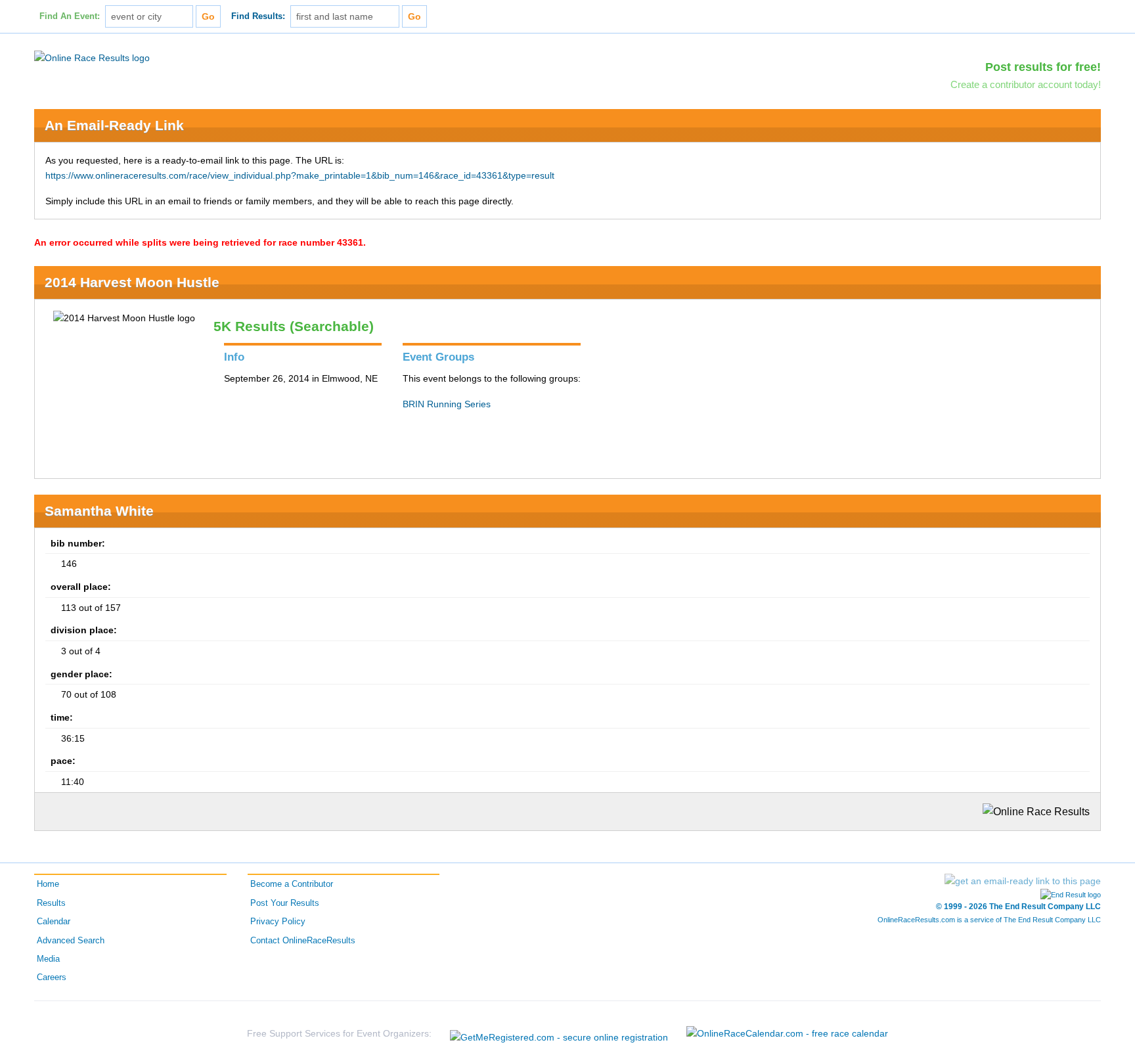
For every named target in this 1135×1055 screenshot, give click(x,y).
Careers (51, 977)
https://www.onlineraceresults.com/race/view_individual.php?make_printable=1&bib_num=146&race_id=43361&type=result (299, 175)
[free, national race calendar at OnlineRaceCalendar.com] (787, 1033)
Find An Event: (69, 16)
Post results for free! (1043, 67)
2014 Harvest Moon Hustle (132, 282)
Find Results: (258, 16)
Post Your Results (284, 903)
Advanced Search (70, 940)
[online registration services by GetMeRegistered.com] (559, 1033)
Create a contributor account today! (1025, 84)
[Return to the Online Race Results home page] (92, 57)
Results (51, 903)
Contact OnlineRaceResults (302, 940)
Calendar (53, 921)
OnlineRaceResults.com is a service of (989, 920)
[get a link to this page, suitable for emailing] (1023, 881)
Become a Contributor (291, 884)
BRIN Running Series (447, 404)
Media (48, 959)
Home (48, 884)
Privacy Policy (277, 921)
